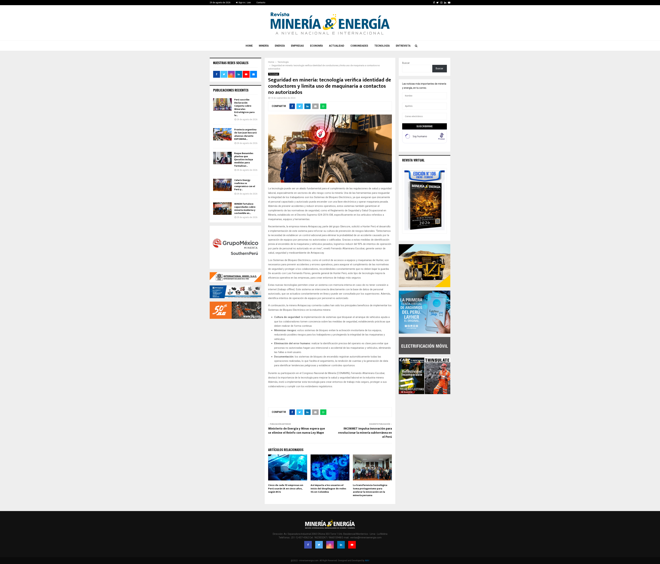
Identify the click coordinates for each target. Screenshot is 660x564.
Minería (264, 45)
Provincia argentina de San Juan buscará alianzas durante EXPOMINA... (245, 134)
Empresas (297, 45)
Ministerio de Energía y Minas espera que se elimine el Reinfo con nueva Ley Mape (296, 430)
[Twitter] (319, 545)
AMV (367, 560)
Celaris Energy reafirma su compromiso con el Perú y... (244, 185)
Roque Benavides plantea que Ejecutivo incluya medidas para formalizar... (243, 159)
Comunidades (359, 45)
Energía (280, 45)
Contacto (260, 2)
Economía (316, 45)
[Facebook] (308, 545)
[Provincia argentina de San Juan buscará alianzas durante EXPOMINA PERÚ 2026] (222, 134)
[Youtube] (352, 545)
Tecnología (382, 45)
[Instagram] (330, 545)
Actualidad (336, 45)
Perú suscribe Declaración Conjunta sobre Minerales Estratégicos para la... (244, 107)
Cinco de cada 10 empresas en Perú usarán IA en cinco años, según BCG (285, 488)
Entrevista (403, 45)
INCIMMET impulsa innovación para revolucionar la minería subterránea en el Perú (365, 433)
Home (249, 45)
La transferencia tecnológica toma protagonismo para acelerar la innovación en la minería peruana (370, 490)
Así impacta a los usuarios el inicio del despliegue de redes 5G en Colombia (328, 488)
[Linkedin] (341, 545)
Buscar (406, 63)
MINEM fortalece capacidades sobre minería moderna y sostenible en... (244, 208)
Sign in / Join (244, 2)
